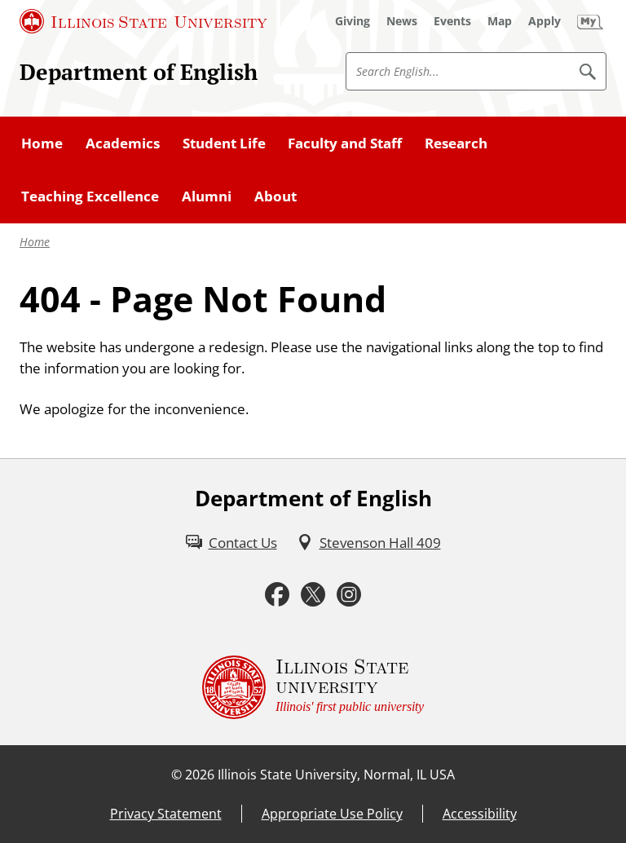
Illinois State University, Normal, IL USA (336, 774)
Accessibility (480, 814)
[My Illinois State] (590, 21)
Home (35, 241)
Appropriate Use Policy (332, 814)
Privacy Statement (166, 814)
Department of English (139, 71)
